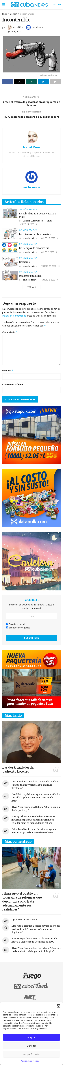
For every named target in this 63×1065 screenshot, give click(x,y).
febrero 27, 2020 (48, 266)
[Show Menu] (3, 4)
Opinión (13, 14)
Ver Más (32, 287)
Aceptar (31, 1037)
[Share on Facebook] (7, 81)
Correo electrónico (13, 384)
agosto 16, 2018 (13, 31)
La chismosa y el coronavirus (35, 234)
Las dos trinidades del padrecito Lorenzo (18, 769)
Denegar (31, 1045)
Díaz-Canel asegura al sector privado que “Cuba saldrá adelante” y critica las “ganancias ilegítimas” (35, 784)
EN (59, 4)
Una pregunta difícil (30, 275)
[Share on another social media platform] (55, 81)
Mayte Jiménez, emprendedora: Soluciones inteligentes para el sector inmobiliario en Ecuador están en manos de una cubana (33, 819)
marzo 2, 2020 (47, 252)
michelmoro (37, 27)
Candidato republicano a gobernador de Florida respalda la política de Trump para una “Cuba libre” (35, 797)
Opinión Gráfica (27, 14)
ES (54, 4)
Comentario (9, 332)
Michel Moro (18, 27)
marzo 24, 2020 (26, 224)
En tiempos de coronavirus (34, 248)
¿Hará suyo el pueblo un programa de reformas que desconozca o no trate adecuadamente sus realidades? (22, 901)
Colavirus (24, 262)
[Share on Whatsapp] (31, 81)
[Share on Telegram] (43, 81)
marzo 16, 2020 (47, 238)
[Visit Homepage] (29, 5)
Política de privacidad (30, 1061)
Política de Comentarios (14, 315)
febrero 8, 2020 (47, 280)
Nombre (7, 370)
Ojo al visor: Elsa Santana (24, 919)
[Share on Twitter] (19, 81)
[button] (58, 1006)
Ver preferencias (31, 1054)
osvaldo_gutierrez (30, 238)
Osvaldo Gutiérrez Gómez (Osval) (37, 220)
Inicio (4, 14)
